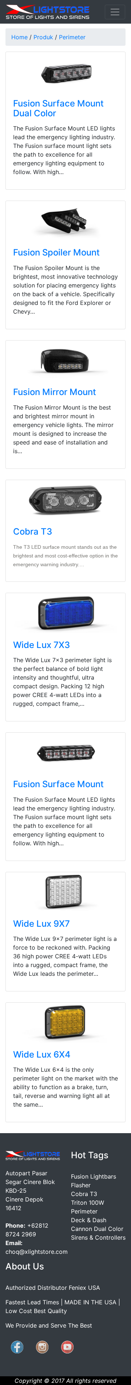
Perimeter (72, 37)
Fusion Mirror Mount (54, 392)
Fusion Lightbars (93, 1176)
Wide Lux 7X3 (41, 645)
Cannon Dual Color (97, 1228)
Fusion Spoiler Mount (56, 252)
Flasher (81, 1185)
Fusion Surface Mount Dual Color (58, 108)
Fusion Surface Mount (58, 784)
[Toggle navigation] (115, 12)
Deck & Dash (88, 1220)
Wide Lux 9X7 (41, 923)
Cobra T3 (32, 531)
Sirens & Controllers (98, 1237)
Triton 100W (87, 1202)
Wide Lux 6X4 (42, 1054)
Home (19, 37)
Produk (43, 37)
